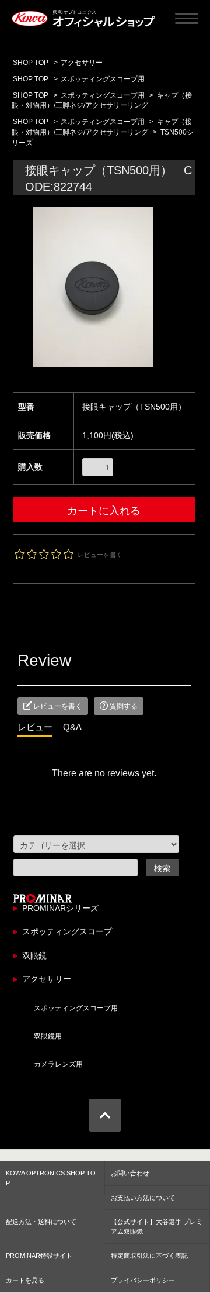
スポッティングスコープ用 (103, 79)
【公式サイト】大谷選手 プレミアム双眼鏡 (156, 1226)
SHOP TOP (30, 79)
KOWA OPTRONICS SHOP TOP (51, 1178)
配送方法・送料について (41, 1221)
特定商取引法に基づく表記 (149, 1255)
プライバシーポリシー (143, 1280)
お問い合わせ (130, 1173)
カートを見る (25, 1280)
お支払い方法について (143, 1197)
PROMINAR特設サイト (39, 1255)
